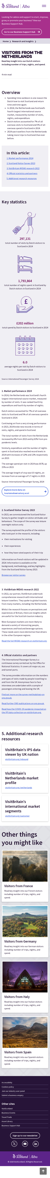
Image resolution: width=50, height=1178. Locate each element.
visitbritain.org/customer (17, 816)
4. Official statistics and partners (22, 173)
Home (6, 41)
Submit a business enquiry (12, 1095)
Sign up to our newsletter (25, 1135)
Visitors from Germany (20, 941)
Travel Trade (7, 1117)
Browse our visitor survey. (14, 575)
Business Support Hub (11, 1125)
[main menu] (44, 6)
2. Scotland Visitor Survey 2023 (21, 163)
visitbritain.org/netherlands (18, 787)
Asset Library (7, 1121)
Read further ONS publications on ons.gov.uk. (23, 703)
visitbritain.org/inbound (16, 759)
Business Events (8, 1113)
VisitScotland (7, 1108)
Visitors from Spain (18, 1052)
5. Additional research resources (22, 178)
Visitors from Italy (17, 997)
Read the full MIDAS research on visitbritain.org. (24, 640)
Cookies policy (8, 1087)
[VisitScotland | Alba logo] (18, 6)
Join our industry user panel (13, 1091)
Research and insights (22, 41)
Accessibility (7, 1082)
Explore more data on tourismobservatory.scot (16, 491)
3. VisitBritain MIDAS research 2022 (23, 168)
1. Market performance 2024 (20, 158)
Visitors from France (18, 886)
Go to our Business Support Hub (19, 31)
